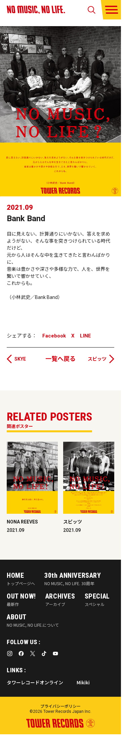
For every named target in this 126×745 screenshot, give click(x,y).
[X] (33, 653)
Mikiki (83, 682)
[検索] (91, 10)
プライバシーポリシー (60, 706)
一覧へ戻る (60, 358)
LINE (85, 336)
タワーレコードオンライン (35, 682)
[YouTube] (55, 653)
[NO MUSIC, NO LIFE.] (36, 10)
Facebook (54, 336)
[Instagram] (10, 653)
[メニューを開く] (112, 10)
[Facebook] (21, 653)
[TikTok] (44, 653)
